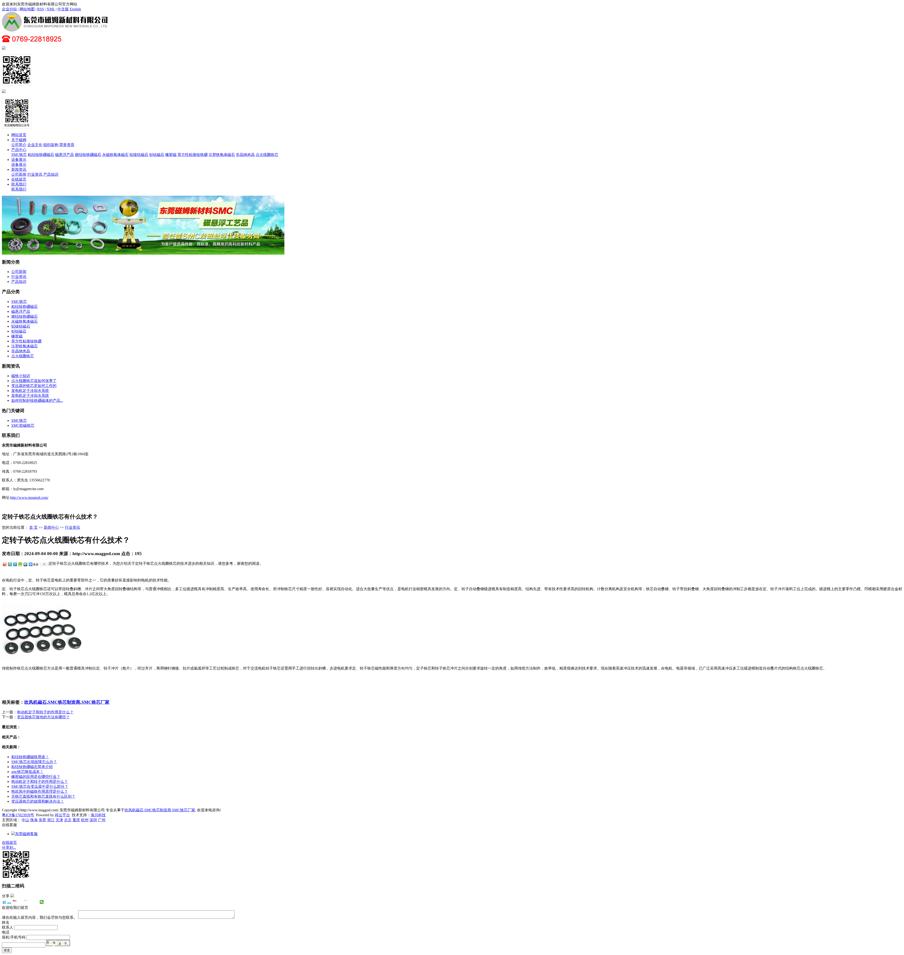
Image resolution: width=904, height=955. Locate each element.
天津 (59, 820)
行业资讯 (34, 174)
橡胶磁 (171, 155)
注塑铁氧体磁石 (222, 155)
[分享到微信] (42, 902)
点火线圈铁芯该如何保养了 (33, 381)
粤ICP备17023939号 (18, 815)
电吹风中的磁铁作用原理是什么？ (39, 791)
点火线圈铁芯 (267, 155)
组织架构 (50, 145)
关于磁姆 (18, 140)
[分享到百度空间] (20, 564)
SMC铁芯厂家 (95, 702)
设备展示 (18, 160)
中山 (25, 820)
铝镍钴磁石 (138, 155)
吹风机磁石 (35, 702)
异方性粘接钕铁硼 (193, 155)
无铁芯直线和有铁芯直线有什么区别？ (43, 796)
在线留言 (18, 179)
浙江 (51, 820)
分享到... (9, 847)
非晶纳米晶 (245, 155)
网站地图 (27, 9)
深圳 (93, 820)
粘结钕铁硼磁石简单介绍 (32, 767)
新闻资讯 (18, 169)
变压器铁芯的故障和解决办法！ (37, 801)
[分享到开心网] (26, 902)
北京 (68, 820)
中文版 (63, 9)
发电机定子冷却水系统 (30, 391)
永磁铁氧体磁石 (115, 155)
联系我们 (18, 184)
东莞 (42, 820)
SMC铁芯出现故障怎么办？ (34, 762)
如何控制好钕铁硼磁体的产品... (37, 400)
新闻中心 (51, 527)
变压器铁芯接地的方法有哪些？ (43, 717)
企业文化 (34, 145)
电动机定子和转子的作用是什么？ (45, 712)
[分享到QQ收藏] (25, 564)
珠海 (34, 820)
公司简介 (18, 145)
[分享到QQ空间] (9, 564)
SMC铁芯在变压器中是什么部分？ (39, 786)
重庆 (76, 820)
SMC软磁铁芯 (22, 425)
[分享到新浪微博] (4, 564)
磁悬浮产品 (64, 155)
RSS (40, 9)
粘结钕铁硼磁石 (41, 155)
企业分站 (9, 9)
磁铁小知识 (20, 376)
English (75, 9)
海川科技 (98, 815)
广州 (101, 820)
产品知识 (50, 174)
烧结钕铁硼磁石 (88, 155)
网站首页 (18, 135)
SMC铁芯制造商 (64, 702)
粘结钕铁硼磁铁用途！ (30, 757)
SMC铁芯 (19, 155)
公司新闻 (18, 174)
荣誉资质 (66, 145)
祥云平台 (62, 815)
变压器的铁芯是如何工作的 (33, 386)
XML (51, 9)
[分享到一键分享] (9, 902)
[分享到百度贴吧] (31, 902)
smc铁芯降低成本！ (27, 772)
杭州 (85, 820)
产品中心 (18, 150)
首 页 (33, 527)
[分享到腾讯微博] (14, 564)
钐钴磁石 (156, 155)
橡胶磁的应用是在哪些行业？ (35, 777)
